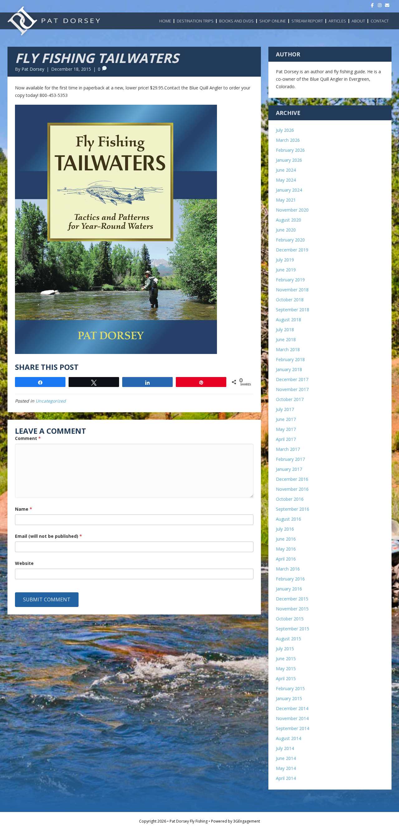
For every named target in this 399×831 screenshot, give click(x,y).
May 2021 (286, 200)
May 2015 (286, 668)
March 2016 (288, 569)
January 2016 (289, 589)
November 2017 (292, 389)
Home (165, 21)
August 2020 (288, 220)
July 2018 (285, 329)
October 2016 (290, 499)
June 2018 (286, 339)
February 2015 (290, 688)
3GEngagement (246, 821)
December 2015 (292, 599)
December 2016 (292, 479)
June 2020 (286, 230)
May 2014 (286, 768)
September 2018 (292, 310)
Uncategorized (51, 401)
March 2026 (288, 140)
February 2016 (290, 579)
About (358, 21)
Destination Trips (195, 21)
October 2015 (290, 619)
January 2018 (289, 369)
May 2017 (286, 429)
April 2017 (286, 439)
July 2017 (285, 409)
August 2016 (288, 519)
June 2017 (286, 419)
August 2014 (288, 738)
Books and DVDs (236, 21)
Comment (28, 438)
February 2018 (290, 359)
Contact (380, 21)
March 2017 (288, 449)
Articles (337, 21)
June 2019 (286, 270)
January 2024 (289, 190)
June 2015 (286, 658)
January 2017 (289, 469)
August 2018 (288, 319)
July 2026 (285, 130)
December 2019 (292, 250)
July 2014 (285, 748)
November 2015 (292, 609)
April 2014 (286, 778)
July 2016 (285, 529)
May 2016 (286, 549)
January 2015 (289, 698)
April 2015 (286, 678)
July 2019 (285, 260)
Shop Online (272, 21)
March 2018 (288, 349)
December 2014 (292, 708)
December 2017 (292, 379)
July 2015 (285, 649)
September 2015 (292, 629)
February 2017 (290, 459)
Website (24, 563)
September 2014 (292, 728)
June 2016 (286, 539)
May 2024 (286, 180)
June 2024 (286, 170)
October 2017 (290, 399)
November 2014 (292, 718)
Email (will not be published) (48, 536)
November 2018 (292, 290)
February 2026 (290, 150)
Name (23, 509)
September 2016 (292, 509)
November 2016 (292, 489)
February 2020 (290, 240)
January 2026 (289, 160)
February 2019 (290, 280)
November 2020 (292, 210)
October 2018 (290, 300)
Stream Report (307, 21)
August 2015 (288, 639)
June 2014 (286, 758)
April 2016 (286, 559)
